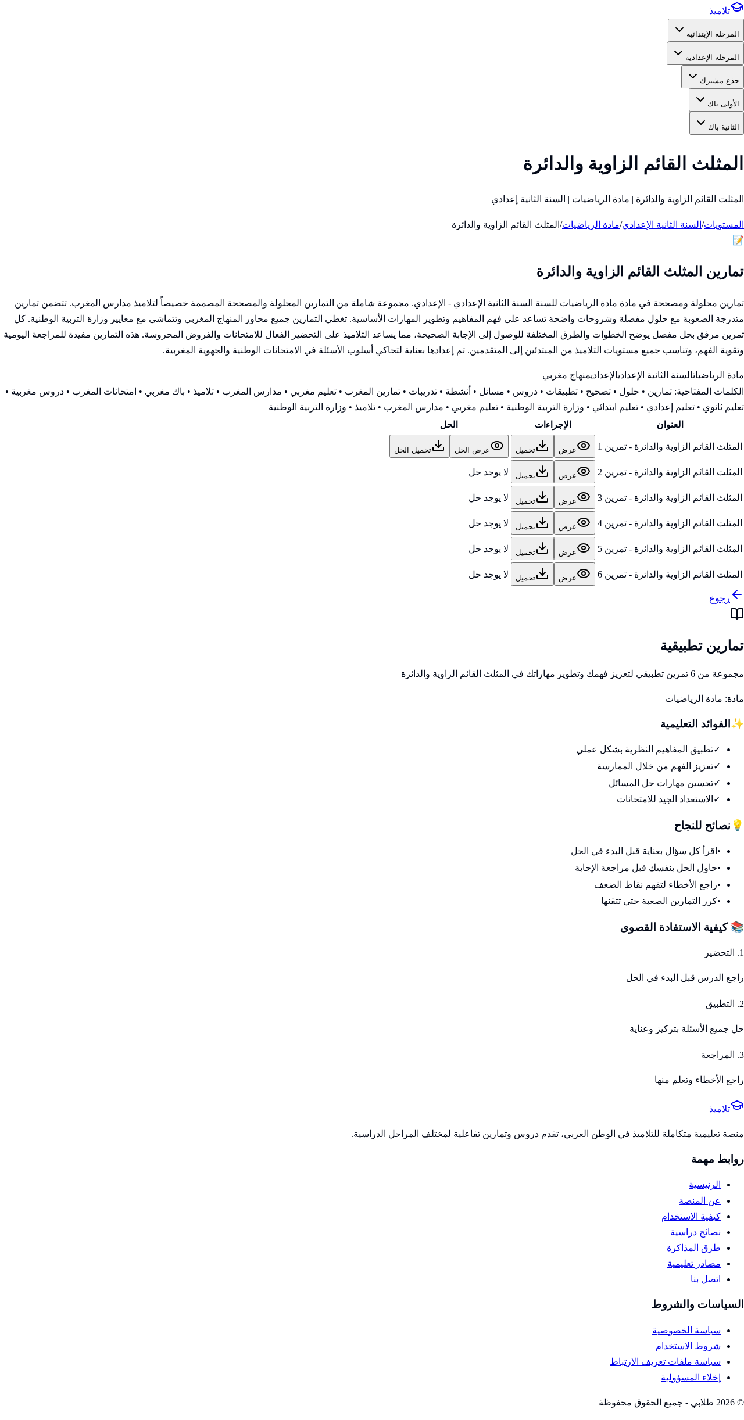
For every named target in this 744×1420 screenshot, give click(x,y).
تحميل (525, 450)
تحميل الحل (412, 450)
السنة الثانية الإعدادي (662, 225)
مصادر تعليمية (694, 1263)
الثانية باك (723, 127)
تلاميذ (719, 11)
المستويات (724, 225)
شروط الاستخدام (688, 1346)
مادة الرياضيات (591, 225)
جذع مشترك (719, 80)
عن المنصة (700, 1201)
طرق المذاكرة (694, 1248)
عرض (568, 450)
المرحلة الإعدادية (712, 57)
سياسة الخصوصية (686, 1330)
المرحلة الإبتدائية (712, 34)
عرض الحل (472, 450)
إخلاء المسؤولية (691, 1377)
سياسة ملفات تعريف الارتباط (665, 1362)
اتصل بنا (706, 1279)
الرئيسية (705, 1184)
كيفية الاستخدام (691, 1216)
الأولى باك (723, 103)
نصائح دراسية (695, 1232)
